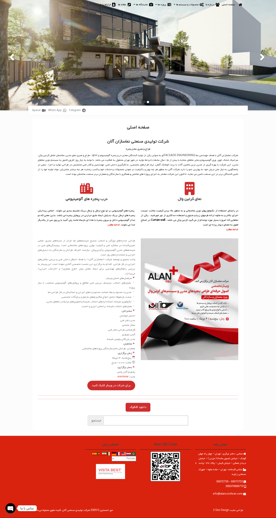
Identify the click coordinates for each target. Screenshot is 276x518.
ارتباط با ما (106, 4)
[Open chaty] (10, 508)
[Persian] (104, 454)
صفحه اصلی (228, 4)
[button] (263, 55)
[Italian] (109, 454)
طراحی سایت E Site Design (228, 510)
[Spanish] (94, 454)
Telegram (75, 110)
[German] (114, 454)
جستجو (96, 420)
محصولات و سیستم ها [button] (187, 4)
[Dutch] (128, 454)
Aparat (36, 110)
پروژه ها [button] (162, 4)
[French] (119, 454)
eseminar (123, 377)
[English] (123, 454)
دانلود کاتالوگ (138, 407)
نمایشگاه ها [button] (142, 4)
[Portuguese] (99, 454)
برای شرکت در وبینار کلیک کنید (111, 385)
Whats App (55, 110)
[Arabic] (133, 454)
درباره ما (210, 4)
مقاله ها (122, 4)
